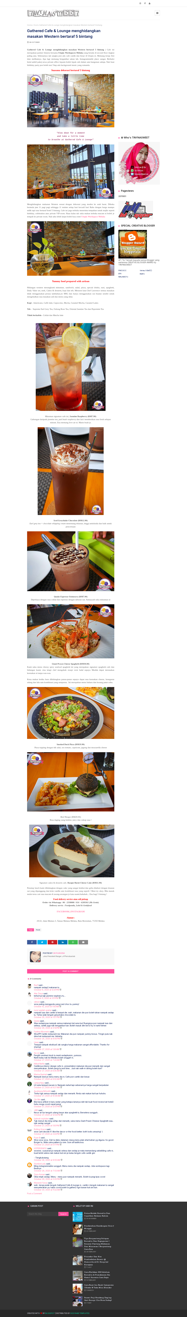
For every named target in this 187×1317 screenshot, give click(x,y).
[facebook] (145, 3)
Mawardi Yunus (41, 1183)
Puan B (37, 1137)
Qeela (36, 1021)
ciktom (37, 1002)
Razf (36, 985)
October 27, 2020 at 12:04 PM (47, 1115)
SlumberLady (40, 1164)
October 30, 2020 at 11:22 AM (47, 1190)
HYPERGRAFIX (40, 1148)
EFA (119, 273)
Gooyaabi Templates (79, 1313)
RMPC (142, 274)
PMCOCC (122, 270)
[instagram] (140, 3)
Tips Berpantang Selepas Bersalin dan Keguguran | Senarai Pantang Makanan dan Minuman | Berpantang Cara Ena (97, 1243)
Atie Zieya (38, 993)
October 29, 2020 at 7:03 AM (47, 1171)
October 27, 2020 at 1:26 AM (47, 1049)
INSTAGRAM (78, 911)
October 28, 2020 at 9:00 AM (47, 1160)
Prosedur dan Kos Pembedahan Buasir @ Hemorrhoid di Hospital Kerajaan (96, 1261)
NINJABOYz (123, 277)
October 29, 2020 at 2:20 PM (47, 1179)
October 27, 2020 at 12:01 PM (47, 1106)
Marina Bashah (40, 1074)
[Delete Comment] (60, 990)
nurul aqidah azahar (43, 1010)
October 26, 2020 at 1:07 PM (47, 1017)
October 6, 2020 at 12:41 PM (47, 990)
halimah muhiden (41, 1118)
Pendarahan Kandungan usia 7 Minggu (99, 1227)
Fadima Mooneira (42, 1031)
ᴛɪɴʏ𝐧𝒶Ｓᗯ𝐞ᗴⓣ (146, 270)
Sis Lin (37, 1053)
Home (29, 25)
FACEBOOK (63, 911)
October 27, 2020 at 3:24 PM (47, 1134)
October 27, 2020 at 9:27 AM (47, 1087)
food (36, 25)
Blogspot (50, 1313)
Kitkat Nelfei (39, 1064)
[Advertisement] (139, 41)
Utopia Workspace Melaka (93, 217)
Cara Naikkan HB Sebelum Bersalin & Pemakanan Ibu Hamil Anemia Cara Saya (97, 1274)
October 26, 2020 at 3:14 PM (47, 1028)
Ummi (36, 1042)
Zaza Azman (39, 1174)
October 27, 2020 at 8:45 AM (47, 1071)
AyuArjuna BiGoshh (42, 1091)
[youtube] (149, 3)
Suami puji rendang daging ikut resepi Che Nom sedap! (98, 1299)
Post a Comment (34, 1193)
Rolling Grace (40, 1129)
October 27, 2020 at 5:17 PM (47, 1144)
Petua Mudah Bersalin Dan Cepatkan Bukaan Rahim (97, 1214)
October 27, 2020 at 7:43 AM (47, 1060)
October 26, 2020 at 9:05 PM (47, 1038)
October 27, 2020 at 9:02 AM (47, 1079)
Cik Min (37, 1099)
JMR (36, 1110)
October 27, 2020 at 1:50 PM (47, 1125)
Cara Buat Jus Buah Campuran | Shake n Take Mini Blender (99, 1286)
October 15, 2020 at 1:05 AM (46, 1006)
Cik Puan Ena (59, 953)
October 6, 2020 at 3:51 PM (46, 998)
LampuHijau (39, 1083)
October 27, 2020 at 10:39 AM (47, 1096)
